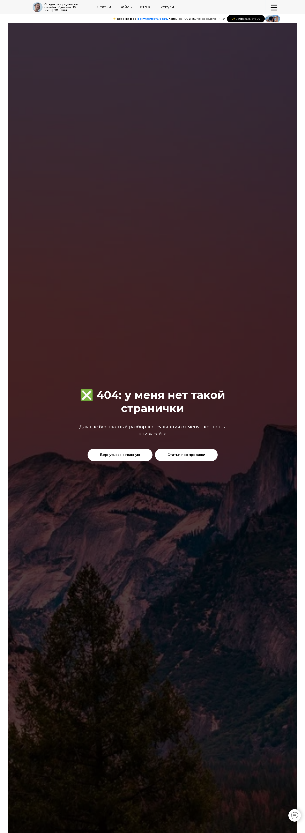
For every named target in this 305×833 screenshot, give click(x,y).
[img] (38, 7)
